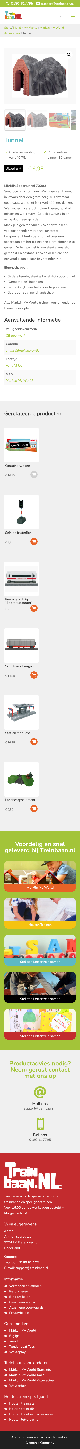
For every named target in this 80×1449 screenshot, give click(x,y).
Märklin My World (22, 1330)
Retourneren (18, 1291)
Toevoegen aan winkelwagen (34, 541)
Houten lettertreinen (24, 1419)
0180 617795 (29, 1262)
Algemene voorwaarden (27, 1307)
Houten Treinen (40, 924)
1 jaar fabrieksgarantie (23, 350)
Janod (13, 1341)
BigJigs (14, 1336)
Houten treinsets (21, 1403)
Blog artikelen (19, 1297)
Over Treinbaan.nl (22, 1302)
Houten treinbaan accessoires (31, 1414)
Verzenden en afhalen (25, 1286)
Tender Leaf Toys (22, 1346)
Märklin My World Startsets (30, 1369)
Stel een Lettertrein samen (40, 962)
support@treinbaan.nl (32, 1268)
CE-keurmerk (15, 335)
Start (7, 28)
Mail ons (40, 1103)
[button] (69, 55)
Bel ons (40, 1135)
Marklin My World (25, 28)
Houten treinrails (22, 1409)
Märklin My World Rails (27, 1375)
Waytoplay (17, 1352)
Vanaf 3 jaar (15, 365)
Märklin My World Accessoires (32, 1380)
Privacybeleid (19, 1313)
